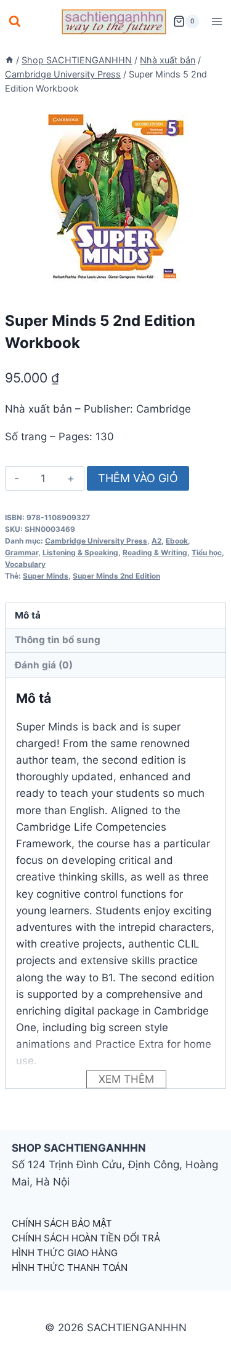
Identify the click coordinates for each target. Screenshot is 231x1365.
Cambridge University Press (96, 540)
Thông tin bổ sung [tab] (57, 640)
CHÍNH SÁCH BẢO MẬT (62, 1223)
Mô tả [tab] (28, 615)
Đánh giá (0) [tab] (44, 665)
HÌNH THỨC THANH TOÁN (70, 1267)
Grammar (21, 552)
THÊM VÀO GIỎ (138, 478)
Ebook (177, 540)
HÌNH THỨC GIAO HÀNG (65, 1253)
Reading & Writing (155, 552)
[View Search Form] (14, 21)
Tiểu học (207, 552)
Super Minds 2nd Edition (116, 575)
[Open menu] (216, 21)
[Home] (9, 60)
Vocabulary (25, 564)
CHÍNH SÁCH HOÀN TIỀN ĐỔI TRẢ (86, 1238)
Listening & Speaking (80, 552)
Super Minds (45, 575)
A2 (156, 540)
